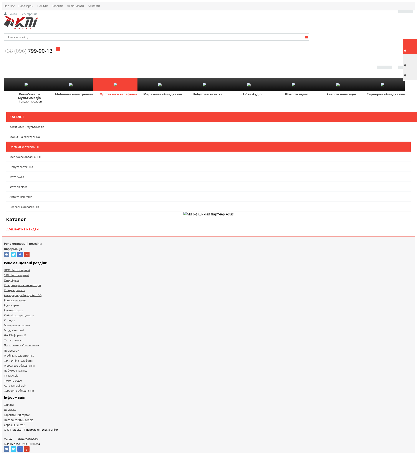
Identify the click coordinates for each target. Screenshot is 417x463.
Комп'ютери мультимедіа (29, 96)
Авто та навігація (341, 94)
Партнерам (25, 6)
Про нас (9, 6)
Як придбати (75, 6)
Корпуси (9, 320)
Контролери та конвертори (22, 285)
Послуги (42, 6)
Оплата (9, 405)
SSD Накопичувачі (16, 275)
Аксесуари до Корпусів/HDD (22, 295)
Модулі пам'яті (14, 330)
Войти (12, 14)
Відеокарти (11, 305)
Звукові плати (13, 310)
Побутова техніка (207, 94)
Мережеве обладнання (163, 94)
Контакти (94, 6)
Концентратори (14, 290)
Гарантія (57, 6)
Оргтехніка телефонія (118, 94)
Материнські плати (17, 325)
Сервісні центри (14, 425)
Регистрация (28, 14)
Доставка (10, 410)
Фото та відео (296, 94)
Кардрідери (11, 280)
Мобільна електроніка (74, 94)
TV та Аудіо (252, 94)
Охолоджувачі (13, 340)
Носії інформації (15, 335)
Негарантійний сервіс (18, 420)
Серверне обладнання (386, 94)
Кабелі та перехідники (19, 315)
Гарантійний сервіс (17, 415)
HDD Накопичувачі (17, 270)
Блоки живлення (15, 300)
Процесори (11, 350)
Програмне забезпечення (21, 345)
